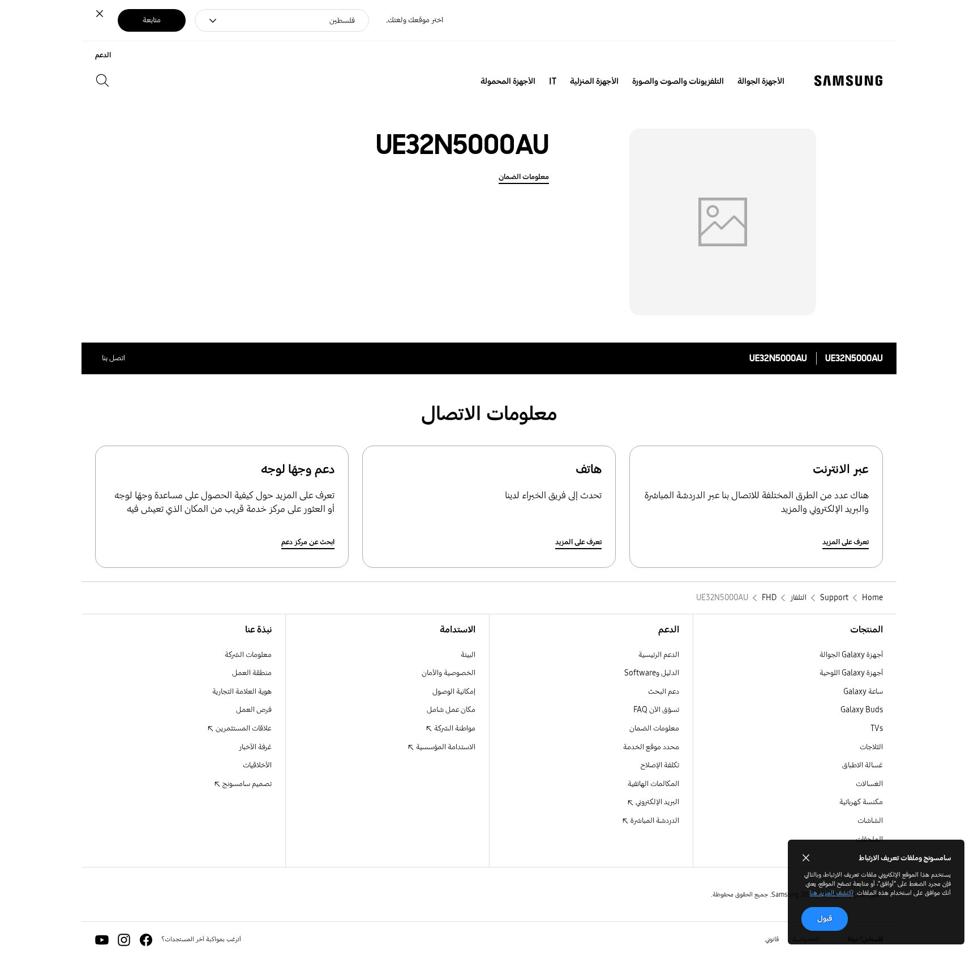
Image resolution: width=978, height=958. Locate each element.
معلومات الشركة (248, 655)
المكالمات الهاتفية (653, 784)
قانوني (772, 939)
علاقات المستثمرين (243, 728)
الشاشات (870, 821)
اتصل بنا (113, 358)
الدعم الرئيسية (658, 655)
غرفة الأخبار (255, 747)
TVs (876, 728)
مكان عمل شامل (451, 710)
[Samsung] (848, 81)
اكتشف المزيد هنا (831, 893)
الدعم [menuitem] (103, 55)
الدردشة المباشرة (654, 821)
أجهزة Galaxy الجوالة (851, 655)
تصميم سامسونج (246, 784)
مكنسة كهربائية (861, 802)
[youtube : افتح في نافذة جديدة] (102, 940)
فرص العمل (254, 710)
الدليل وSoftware (651, 673)
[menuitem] (761, 82)
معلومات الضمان (524, 177)
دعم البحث (663, 691)
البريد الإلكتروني (656, 802)
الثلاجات (871, 747)
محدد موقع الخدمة (651, 747)
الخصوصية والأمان (448, 673)
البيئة (468, 655)
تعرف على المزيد (845, 542)
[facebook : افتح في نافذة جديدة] (146, 940)
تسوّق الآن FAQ (656, 710)
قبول (824, 918)
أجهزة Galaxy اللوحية (851, 673)
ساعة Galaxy (863, 691)
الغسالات (869, 784)
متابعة (152, 20)
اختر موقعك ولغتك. (414, 20)
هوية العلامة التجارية (242, 691)
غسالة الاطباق (862, 765)
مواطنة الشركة (453, 728)
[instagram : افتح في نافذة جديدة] (124, 940)
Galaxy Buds (861, 710)
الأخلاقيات (257, 765)
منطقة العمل (252, 673)
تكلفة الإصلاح (660, 765)
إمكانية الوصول (453, 691)
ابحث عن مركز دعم (307, 542)
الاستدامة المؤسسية (444, 747)
